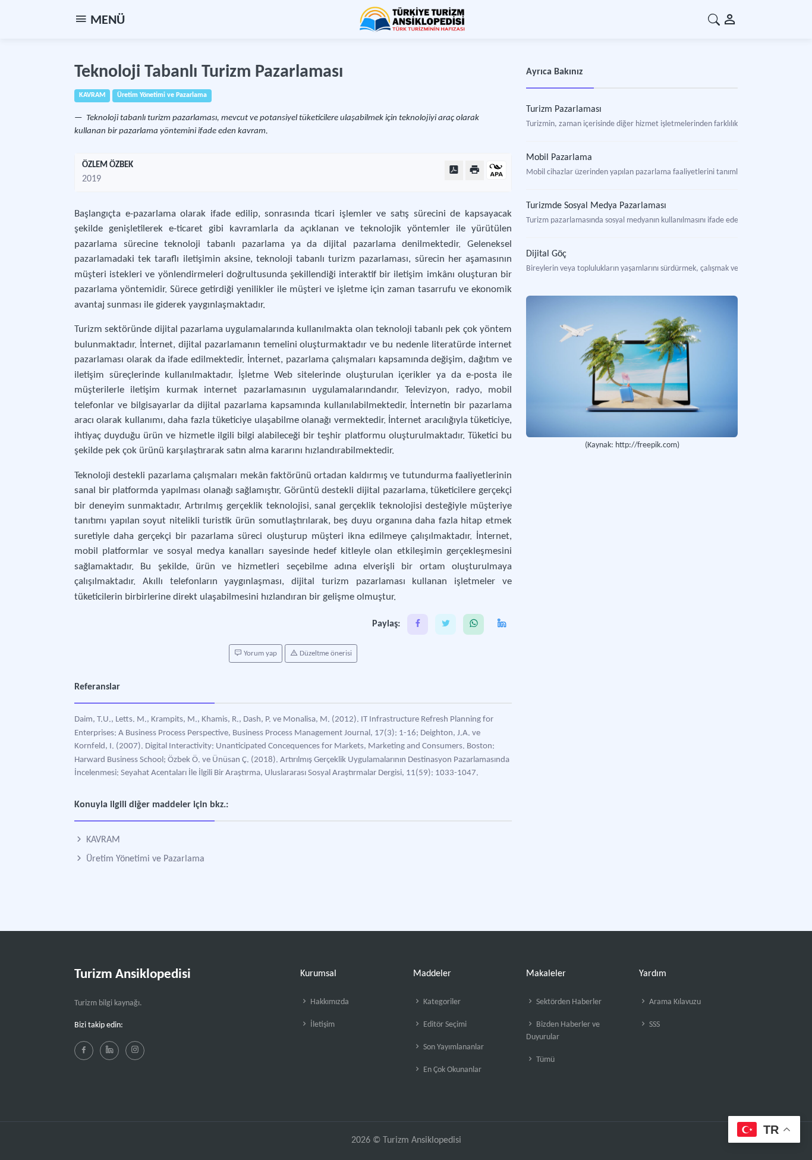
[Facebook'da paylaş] (417, 624)
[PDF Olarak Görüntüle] (454, 170)
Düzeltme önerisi (325, 653)
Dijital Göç (546, 254)
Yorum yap (259, 653)
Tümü (544, 1059)
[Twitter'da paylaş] (445, 624)
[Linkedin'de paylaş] (501, 624)
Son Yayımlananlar (452, 1047)
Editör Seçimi (444, 1024)
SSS (653, 1024)
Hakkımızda (329, 1002)
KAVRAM (102, 840)
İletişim (322, 1024)
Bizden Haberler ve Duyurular (563, 1031)
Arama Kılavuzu (674, 1002)
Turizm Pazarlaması (564, 109)
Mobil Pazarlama (559, 157)
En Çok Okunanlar (451, 1069)
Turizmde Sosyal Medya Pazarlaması (596, 206)
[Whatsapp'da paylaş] (473, 624)
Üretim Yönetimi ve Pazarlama (144, 859)
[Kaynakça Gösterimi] (496, 171)
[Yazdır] (474, 170)
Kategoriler (441, 1002)
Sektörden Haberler (568, 1002)
